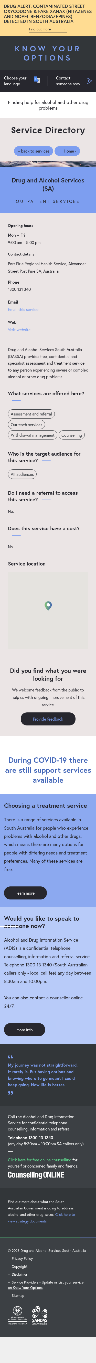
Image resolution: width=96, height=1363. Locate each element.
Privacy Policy (22, 1258)
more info (24, 1029)
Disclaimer (19, 1274)
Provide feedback (48, 719)
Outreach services (26, 424)
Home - (70, 151)
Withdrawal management (33, 435)
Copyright (19, 1266)
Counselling (71, 435)
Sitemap (18, 1295)
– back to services (33, 151)
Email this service (23, 309)
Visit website (19, 329)
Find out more (40, 29)
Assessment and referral (31, 414)
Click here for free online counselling (39, 1159)
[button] (48, 606)
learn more (25, 893)
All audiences (22, 474)
